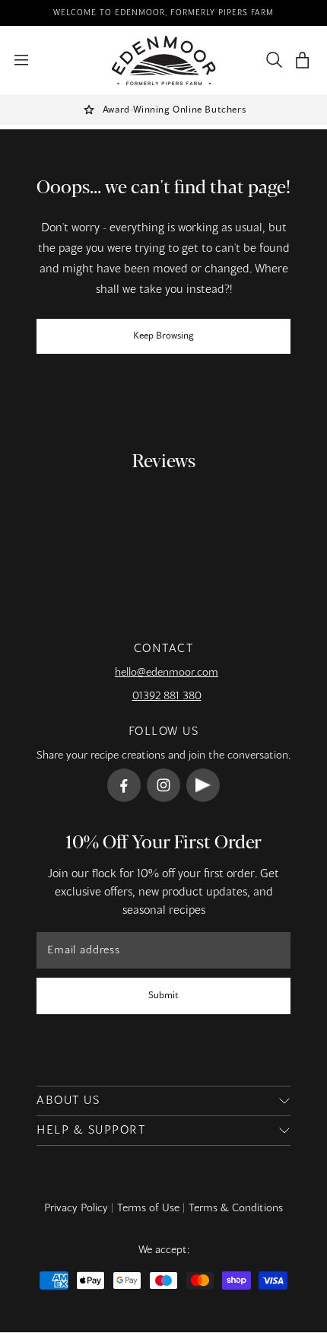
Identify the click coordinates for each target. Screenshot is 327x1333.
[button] (302, 60)
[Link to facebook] (124, 785)
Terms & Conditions (236, 1208)
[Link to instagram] (163, 785)
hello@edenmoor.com (166, 672)
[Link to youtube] (203, 785)
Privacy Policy (76, 1208)
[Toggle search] (270, 60)
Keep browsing (163, 336)
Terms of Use (148, 1208)
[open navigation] (21, 60)
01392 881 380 (167, 696)
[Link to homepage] (164, 60)
